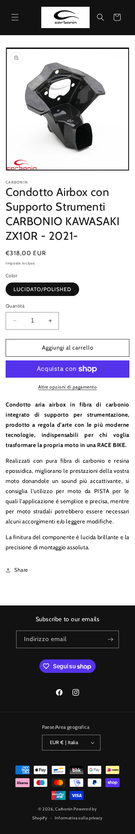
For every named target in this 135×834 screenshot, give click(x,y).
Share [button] (21, 569)
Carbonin (64, 809)
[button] (15, 17)
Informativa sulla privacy (79, 818)
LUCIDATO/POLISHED (42, 289)
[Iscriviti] (110, 639)
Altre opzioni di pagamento (67, 387)
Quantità (15, 306)
